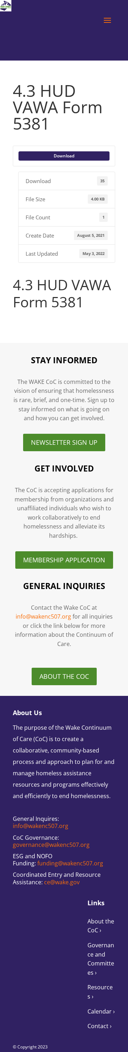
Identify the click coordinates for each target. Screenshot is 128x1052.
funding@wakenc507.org (70, 863)
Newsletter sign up (64, 442)
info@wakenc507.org (43, 616)
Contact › (99, 1026)
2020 (21, 321)
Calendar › (101, 1011)
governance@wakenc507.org (51, 845)
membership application (64, 560)
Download (64, 156)
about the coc (64, 676)
